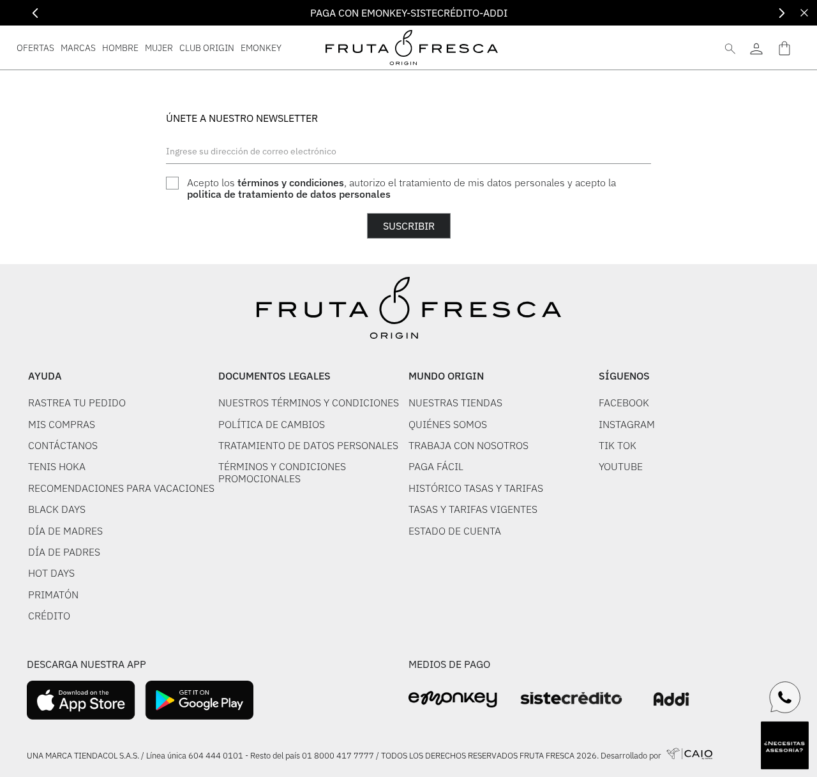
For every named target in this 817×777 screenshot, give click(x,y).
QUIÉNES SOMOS (447, 424)
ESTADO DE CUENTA (454, 530)
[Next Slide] (781, 13)
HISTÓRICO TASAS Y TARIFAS (475, 488)
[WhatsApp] (785, 697)
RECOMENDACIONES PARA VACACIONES (121, 488)
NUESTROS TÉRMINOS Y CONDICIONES (308, 402)
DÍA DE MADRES (65, 530)
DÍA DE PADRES (64, 552)
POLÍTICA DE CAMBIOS (271, 424)
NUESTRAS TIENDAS (455, 402)
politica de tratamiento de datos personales (289, 194)
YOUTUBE (621, 466)
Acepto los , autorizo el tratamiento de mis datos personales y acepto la (401, 188)
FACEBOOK (624, 402)
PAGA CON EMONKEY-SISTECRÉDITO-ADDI (408, 12)
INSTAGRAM (627, 424)
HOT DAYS (51, 573)
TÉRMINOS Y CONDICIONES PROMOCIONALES (282, 472)
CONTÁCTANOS (63, 445)
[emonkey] (452, 699)
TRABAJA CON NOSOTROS (468, 445)
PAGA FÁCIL (435, 466)
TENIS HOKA (57, 466)
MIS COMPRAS (61, 424)
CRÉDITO (49, 615)
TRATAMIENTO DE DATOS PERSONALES (308, 445)
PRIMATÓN (53, 594)
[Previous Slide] (35, 13)
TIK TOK (617, 445)
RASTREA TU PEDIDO (77, 402)
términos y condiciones (290, 182)
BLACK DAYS (57, 509)
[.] (756, 48)
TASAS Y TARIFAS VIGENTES (472, 509)
